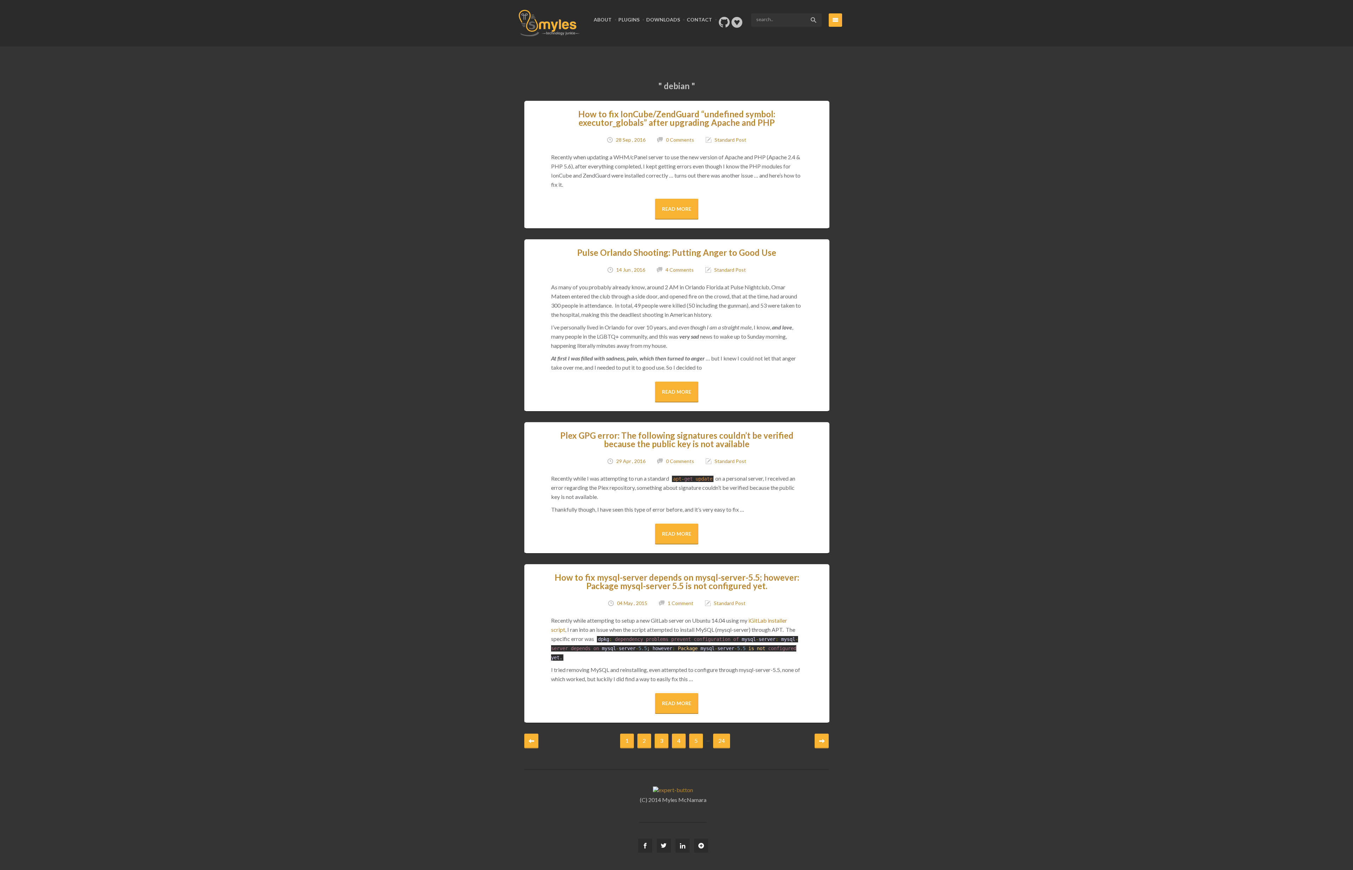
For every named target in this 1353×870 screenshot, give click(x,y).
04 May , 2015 (632, 603)
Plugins (629, 20)
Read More (676, 209)
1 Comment (680, 603)
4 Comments (680, 270)
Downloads (663, 20)
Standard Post (730, 140)
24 (721, 740)
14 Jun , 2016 (630, 270)
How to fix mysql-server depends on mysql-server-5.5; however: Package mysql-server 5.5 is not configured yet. (677, 581)
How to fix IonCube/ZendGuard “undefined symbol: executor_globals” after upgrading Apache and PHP (676, 118)
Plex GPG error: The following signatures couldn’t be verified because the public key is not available (676, 439)
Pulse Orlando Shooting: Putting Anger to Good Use (676, 252)
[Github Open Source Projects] (724, 24)
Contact (699, 20)
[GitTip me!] (736, 24)
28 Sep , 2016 (630, 140)
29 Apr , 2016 (630, 461)
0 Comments (680, 140)
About (603, 20)
